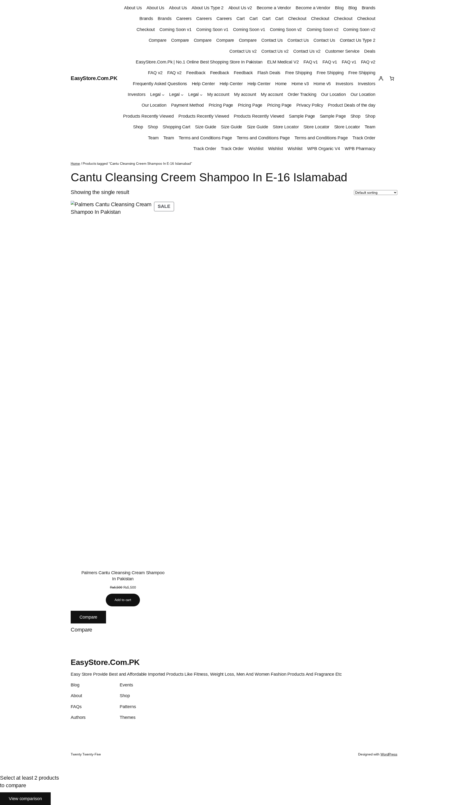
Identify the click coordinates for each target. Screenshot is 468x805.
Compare (157, 40)
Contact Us (272, 40)
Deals (369, 51)
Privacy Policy (309, 105)
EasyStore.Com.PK (94, 78)
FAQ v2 (368, 62)
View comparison (25, 798)
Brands (368, 7)
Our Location (333, 94)
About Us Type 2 (208, 7)
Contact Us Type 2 (357, 40)
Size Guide (205, 126)
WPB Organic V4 (323, 148)
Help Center (203, 83)
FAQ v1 (310, 62)
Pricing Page (221, 105)
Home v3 (300, 83)
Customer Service (342, 51)
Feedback (195, 72)
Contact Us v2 (243, 51)
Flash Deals (268, 72)
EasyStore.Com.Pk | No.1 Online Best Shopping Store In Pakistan (199, 62)
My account (218, 94)
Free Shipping (298, 72)
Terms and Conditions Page (205, 137)
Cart (240, 18)
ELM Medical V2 (283, 62)
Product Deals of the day (351, 105)
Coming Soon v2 (286, 29)
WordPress (388, 754)
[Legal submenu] (163, 94)
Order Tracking (302, 94)
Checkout (297, 18)
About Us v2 (240, 7)
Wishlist (255, 148)
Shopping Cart (176, 126)
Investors (344, 83)
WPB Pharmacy (360, 148)
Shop (356, 116)
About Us (133, 7)
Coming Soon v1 (175, 29)
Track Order (363, 137)
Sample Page (302, 116)
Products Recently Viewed (148, 116)
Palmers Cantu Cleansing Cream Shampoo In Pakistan (123, 575)
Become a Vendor (274, 7)
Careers (184, 18)
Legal (155, 94)
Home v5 (322, 83)
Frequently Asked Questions (160, 83)
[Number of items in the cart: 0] (391, 78)
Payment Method (187, 105)
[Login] (380, 78)
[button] (81, 630)
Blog (339, 7)
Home (281, 83)
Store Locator (286, 126)
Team (370, 126)
